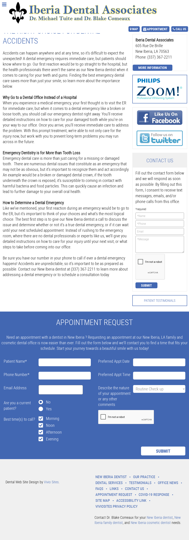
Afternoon (54, 432)
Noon (50, 425)
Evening (52, 439)
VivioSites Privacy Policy (116, 506)
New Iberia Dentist (111, 476)
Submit (146, 285)
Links (114, 488)
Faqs (99, 488)
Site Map (102, 500)
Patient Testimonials (159, 300)
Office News (168, 482)
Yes (49, 408)
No (48, 402)
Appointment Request (113, 494)
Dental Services (109, 482)
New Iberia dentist (160, 517)
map (135, 29)
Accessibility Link (131, 500)
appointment (157, 29)
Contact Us (134, 488)
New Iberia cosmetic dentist (151, 522)
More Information (152, 67)
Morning (52, 418)
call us (181, 29)
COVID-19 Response (154, 494)
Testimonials (140, 482)
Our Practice (144, 476)
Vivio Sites (51, 481)
